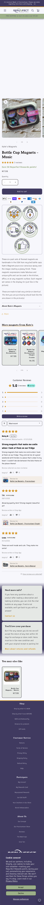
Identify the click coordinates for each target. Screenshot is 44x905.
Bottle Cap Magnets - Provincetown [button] (22, 481)
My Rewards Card (22, 787)
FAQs (22, 768)
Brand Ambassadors (22, 807)
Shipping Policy (22, 758)
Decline (21, 893)
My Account (22, 782)
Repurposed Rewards (22, 792)
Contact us (10, 615)
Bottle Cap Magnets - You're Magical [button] (23, 566)
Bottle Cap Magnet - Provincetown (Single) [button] (25, 523)
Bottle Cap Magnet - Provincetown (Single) (29, 352)
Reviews (22, 832)
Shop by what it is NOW (22, 708)
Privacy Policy (12, 881)
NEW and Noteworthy (22, 719)
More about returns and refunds (20, 648)
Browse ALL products (22, 724)
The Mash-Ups (22, 837)
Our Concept (22, 821)
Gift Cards (22, 729)
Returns (22, 743)
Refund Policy (22, 763)
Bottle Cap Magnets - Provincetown (11, 351)
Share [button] (6, 314)
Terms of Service (22, 748)
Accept (20, 887)
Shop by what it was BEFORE (22, 714)
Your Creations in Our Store (22, 802)
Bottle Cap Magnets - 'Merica (12, 689)
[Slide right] (27, 142)
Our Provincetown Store (22, 826)
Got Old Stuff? (22, 797)
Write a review (22, 416)
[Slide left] (16, 142)
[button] (5, 10)
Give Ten (22, 842)
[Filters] (4, 423)
